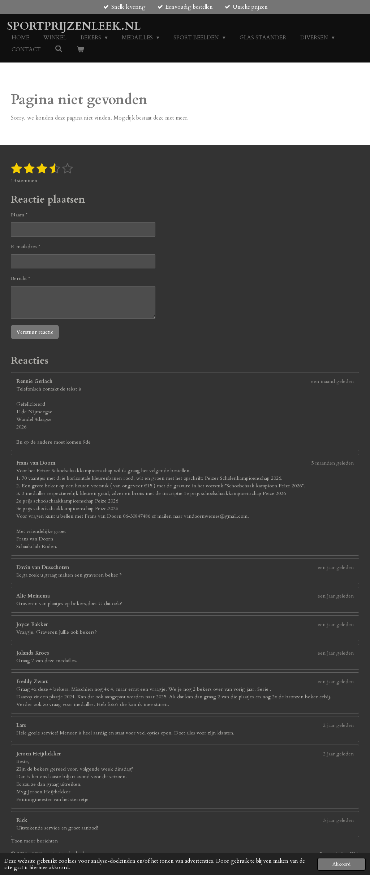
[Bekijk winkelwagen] (80, 50)
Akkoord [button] (341, 864)
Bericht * (20, 278)
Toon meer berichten (34, 840)
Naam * (19, 214)
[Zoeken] (59, 49)
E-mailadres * (25, 246)
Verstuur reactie (34, 332)
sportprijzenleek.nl (74, 26)
